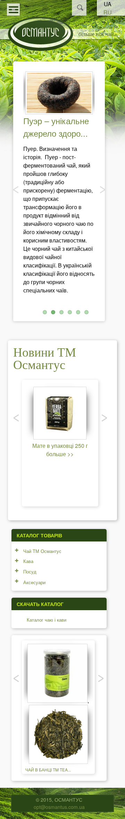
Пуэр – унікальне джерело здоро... (56, 126)
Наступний (101, 189)
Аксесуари (34, 582)
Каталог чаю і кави (46, 619)
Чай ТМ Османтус (42, 551)
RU (107, 12)
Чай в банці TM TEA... (48, 770)
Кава (28, 561)
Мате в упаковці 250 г (60, 446)
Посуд (29, 571)
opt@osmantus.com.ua (59, 806)
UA (107, 4)
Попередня (16, 189)
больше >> (60, 454)
